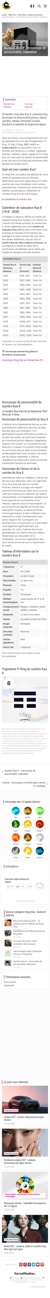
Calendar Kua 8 (9, 104)
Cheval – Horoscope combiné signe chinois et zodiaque (23, 784)
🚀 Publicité (14, 1278)
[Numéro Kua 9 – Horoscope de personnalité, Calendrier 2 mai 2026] (8, 960)
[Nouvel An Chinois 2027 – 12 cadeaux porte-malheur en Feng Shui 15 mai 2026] (8, 920)
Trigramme (28, 107)
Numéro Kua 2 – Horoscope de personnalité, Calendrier (20, 772)
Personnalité (10, 982)
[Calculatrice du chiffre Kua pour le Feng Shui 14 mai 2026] (8, 930)
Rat (15, 817)
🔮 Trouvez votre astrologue (30, 1278)
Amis (33, 1280)
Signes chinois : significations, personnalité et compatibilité (22, 1195)
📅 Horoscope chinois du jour (27, 1279)
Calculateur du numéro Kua (18, 199)
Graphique (7, 107)
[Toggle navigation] (45, 6)
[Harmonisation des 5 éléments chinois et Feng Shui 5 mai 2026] (8, 950)
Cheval (15, 844)
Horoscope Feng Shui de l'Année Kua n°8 (22, 360)
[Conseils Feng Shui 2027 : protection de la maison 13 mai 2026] (8, 940)
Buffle (27, 817)
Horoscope (29, 104)
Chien (27, 857)
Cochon (40, 857)
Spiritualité (9, 985)
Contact (33, 1282)
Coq (15, 857)
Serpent (39, 831)
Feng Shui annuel (11, 1110)
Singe (39, 844)
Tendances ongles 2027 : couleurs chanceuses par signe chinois (19, 1161)
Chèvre (28, 844)
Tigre (40, 817)
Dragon (28, 831)
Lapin (15, 831)
